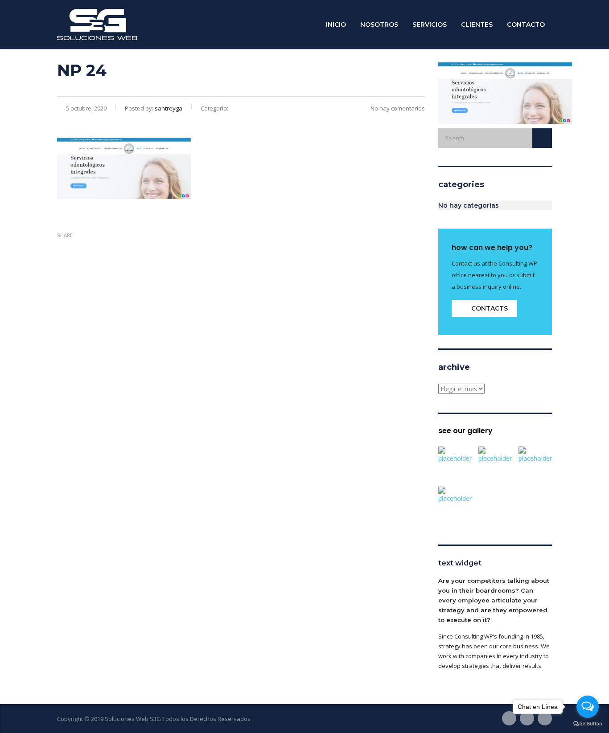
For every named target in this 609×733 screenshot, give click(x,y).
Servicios (429, 24)
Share (65, 235)
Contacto (526, 24)
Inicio (336, 24)
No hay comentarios (397, 108)
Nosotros (379, 24)
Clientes (477, 24)
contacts (489, 308)
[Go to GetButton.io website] (587, 724)
